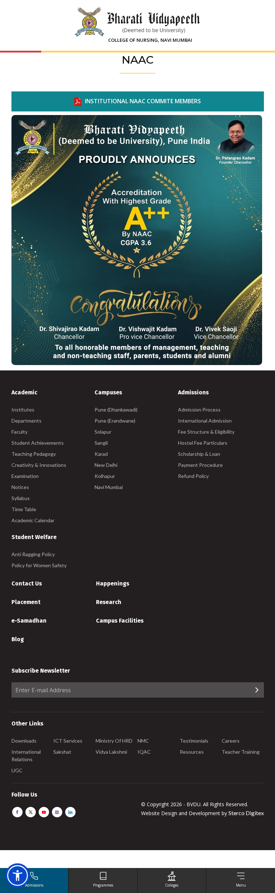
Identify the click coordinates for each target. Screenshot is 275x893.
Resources (192, 752)
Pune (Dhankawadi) (116, 409)
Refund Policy (193, 476)
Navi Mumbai (109, 487)
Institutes (22, 409)
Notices (20, 487)
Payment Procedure (200, 465)
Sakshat (62, 752)
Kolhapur (105, 476)
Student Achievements (37, 443)
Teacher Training (241, 752)
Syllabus (20, 498)
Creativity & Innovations (38, 465)
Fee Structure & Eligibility (206, 432)
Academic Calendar (32, 520)
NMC (143, 741)
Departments (26, 421)
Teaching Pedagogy (33, 454)
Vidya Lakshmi (111, 752)
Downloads (24, 741)
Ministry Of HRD (114, 741)
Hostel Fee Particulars (202, 443)
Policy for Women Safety (39, 565)
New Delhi (106, 465)
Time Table (23, 509)
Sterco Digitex (246, 812)
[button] (17, 875)
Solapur (103, 432)
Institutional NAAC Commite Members (143, 101)
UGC (17, 770)
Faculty (19, 432)
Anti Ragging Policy (33, 554)
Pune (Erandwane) (115, 421)
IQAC (144, 752)
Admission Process (199, 409)
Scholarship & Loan (199, 454)
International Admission (205, 421)
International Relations (26, 755)
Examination (25, 476)
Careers (231, 741)
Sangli (101, 443)
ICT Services (67, 741)
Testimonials (194, 741)
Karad (101, 454)
